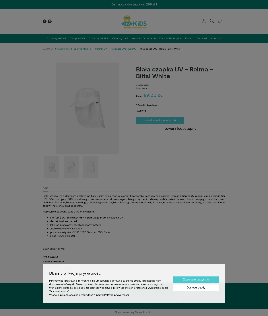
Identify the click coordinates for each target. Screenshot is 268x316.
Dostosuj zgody (196, 287)
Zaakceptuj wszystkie (196, 279)
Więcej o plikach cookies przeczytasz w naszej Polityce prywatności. (89, 295)
